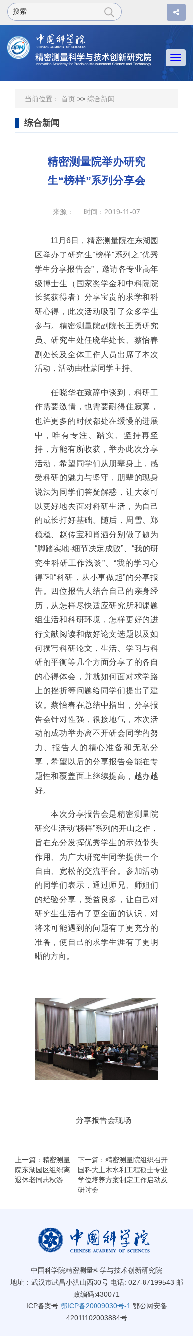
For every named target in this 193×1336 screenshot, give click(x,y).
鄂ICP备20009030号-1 (95, 1306)
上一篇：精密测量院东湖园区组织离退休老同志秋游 (42, 1170)
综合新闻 (101, 99)
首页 (68, 99)
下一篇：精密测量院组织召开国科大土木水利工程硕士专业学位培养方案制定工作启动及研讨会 (123, 1174)
